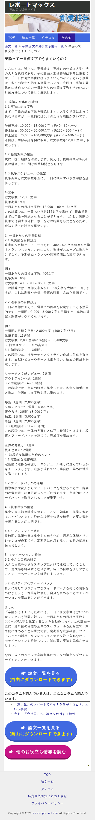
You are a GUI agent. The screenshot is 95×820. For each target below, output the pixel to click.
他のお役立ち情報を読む (41, 751)
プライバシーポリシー (47, 803)
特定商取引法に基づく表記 (47, 796)
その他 (66, 37)
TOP (11, 37)
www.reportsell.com (46, 813)
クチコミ (48, 37)
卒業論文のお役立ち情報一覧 (43, 46)
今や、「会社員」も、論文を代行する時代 (44, 713)
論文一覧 (28, 37)
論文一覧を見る (40, 676)
